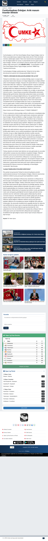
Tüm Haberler (20, 4)
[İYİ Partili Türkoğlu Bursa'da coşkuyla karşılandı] (35, 262)
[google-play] (29, 442)
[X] (16, 425)
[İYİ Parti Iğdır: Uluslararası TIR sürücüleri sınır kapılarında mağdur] (13, 262)
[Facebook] (14, 425)
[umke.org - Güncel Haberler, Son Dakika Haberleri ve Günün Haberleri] (4, 3)
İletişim (27, 4)
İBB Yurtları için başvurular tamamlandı (14, 538)
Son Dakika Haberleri (8, 438)
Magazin (36, 1)
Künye (32, 4)
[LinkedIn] (23, 425)
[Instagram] (21, 425)
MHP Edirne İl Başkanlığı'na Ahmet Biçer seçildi (12, 301)
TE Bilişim (27, 451)
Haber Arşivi (28, 438)
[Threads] (30, 425)
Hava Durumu (29, 429)
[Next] (32, 425)
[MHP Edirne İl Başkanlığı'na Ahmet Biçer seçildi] (13, 294)
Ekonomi (25, 1)
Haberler (4, 8)
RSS (13, 447)
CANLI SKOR (24, 408)
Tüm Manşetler (29, 435)
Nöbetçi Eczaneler (8, 429)
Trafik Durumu (29, 432)
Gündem (19, 1)
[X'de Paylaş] (6, 45)
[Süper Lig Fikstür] (44, 371)
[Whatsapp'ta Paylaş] (8, 45)
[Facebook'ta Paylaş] (4, 45)
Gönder (6, 328)
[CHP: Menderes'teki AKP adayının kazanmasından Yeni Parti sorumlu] (35, 294)
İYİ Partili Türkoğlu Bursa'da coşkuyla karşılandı (34, 269)
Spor (30, 1)
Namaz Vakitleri (7, 432)
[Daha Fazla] (11, 45)
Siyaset (10, 8)
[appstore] (18, 442)
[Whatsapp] (34, 425)
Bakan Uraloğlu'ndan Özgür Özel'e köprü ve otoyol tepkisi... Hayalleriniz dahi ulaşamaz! (34, 286)
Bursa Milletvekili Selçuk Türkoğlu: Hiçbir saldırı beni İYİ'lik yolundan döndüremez (12, 286)
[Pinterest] (18, 425)
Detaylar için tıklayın (24, 366)
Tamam (4, 455)
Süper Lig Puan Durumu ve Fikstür (11, 435)
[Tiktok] (27, 425)
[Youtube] (25, 425)
